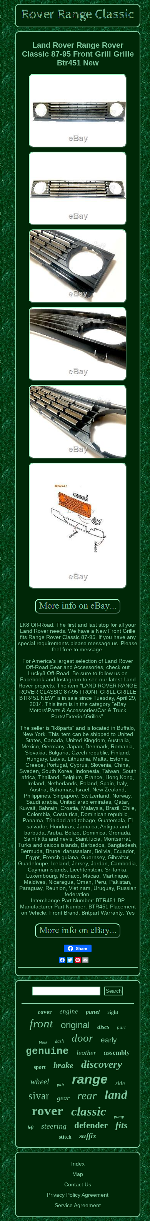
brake (63, 1065)
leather (86, 1053)
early (109, 1040)
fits (121, 1125)
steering (54, 1126)
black (43, 1042)
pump (119, 1116)
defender (91, 1125)
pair (60, 1084)
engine (69, 1011)
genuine (47, 1051)
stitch (65, 1137)
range (90, 1079)
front (41, 1023)
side (120, 1083)
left (30, 1127)
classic (88, 1111)
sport (40, 1067)
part (121, 1027)
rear (87, 1095)
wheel (39, 1081)
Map (77, 1174)
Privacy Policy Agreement (77, 1195)
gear (63, 1098)
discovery (101, 1064)
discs (103, 1027)
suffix (88, 1136)
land (116, 1095)
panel (93, 1012)
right (112, 1012)
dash (59, 1041)
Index (78, 1164)
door (82, 1038)
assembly (117, 1052)
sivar (38, 1096)
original (75, 1025)
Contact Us (77, 1184)
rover (47, 1110)
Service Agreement (78, 1205)
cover (45, 1012)
